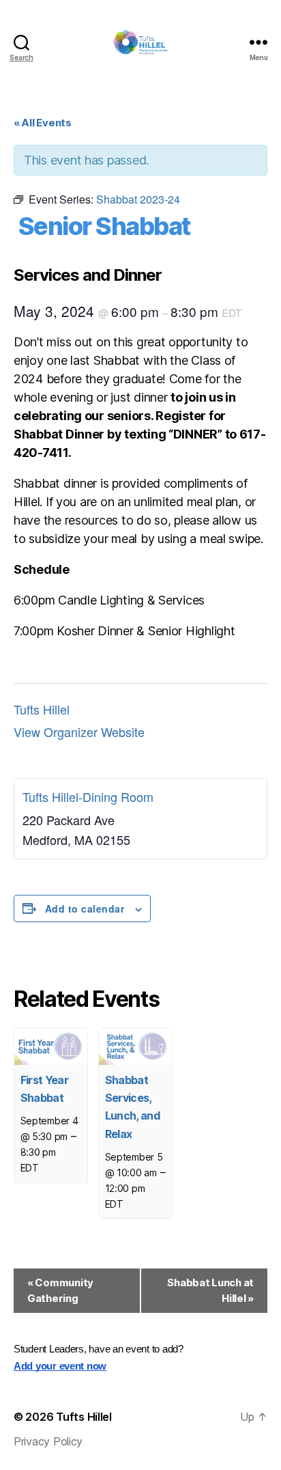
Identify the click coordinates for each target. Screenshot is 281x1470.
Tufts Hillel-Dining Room (88, 796)
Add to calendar (84, 908)
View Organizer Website (79, 731)
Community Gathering (60, 1290)
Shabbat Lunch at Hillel (210, 1290)
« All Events (43, 122)
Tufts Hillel (42, 709)
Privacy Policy (48, 1441)
